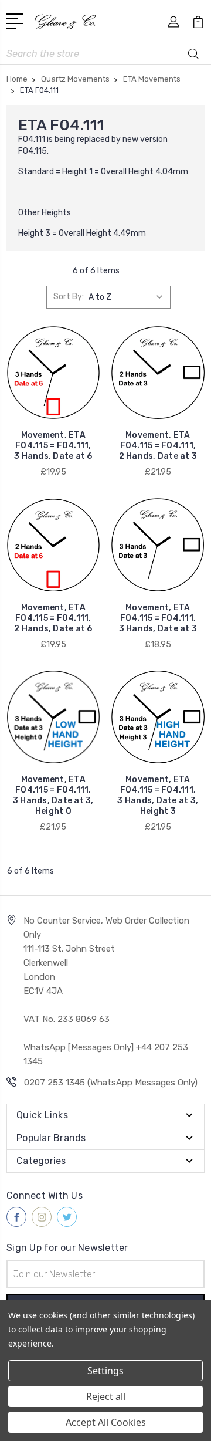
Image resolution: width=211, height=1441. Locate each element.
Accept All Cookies (106, 1422)
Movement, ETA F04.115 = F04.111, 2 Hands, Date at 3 (158, 445)
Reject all (105, 1396)
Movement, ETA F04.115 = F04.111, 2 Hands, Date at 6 (53, 618)
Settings (105, 1370)
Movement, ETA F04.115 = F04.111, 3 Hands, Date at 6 (53, 445)
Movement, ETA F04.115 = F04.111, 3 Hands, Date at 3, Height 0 (53, 795)
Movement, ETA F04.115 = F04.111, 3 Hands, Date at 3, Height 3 (157, 795)
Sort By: (68, 297)
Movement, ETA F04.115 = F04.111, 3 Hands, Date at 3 (158, 618)
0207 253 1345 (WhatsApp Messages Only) (111, 1082)
